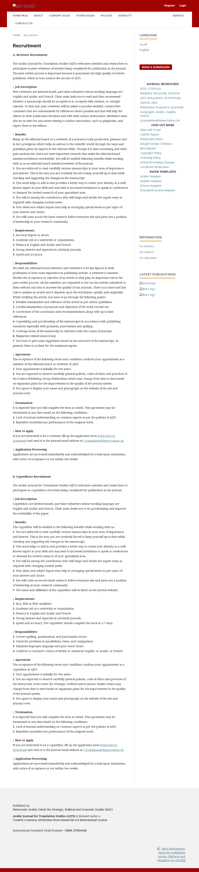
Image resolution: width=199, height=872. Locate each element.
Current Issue (59, 15)
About (38, 15)
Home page (20, 15)
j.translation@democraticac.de (104, 440)
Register (169, 5)
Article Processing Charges (157, 162)
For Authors (147, 252)
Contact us (24, 23)
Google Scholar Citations (156, 143)
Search (178, 15)
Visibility (125, 15)
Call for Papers (149, 134)
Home (17, 35)
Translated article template (157, 190)
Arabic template (150, 176)
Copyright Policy (150, 153)
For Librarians (148, 258)
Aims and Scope (150, 130)
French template (150, 185)
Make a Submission (155, 67)
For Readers (147, 246)
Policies (106, 15)
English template (151, 181)
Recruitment (148, 148)
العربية (143, 44)
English (144, 50)
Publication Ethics (151, 139)
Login (182, 5)
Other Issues (85, 15)
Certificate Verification (154, 167)
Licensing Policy (150, 157)
